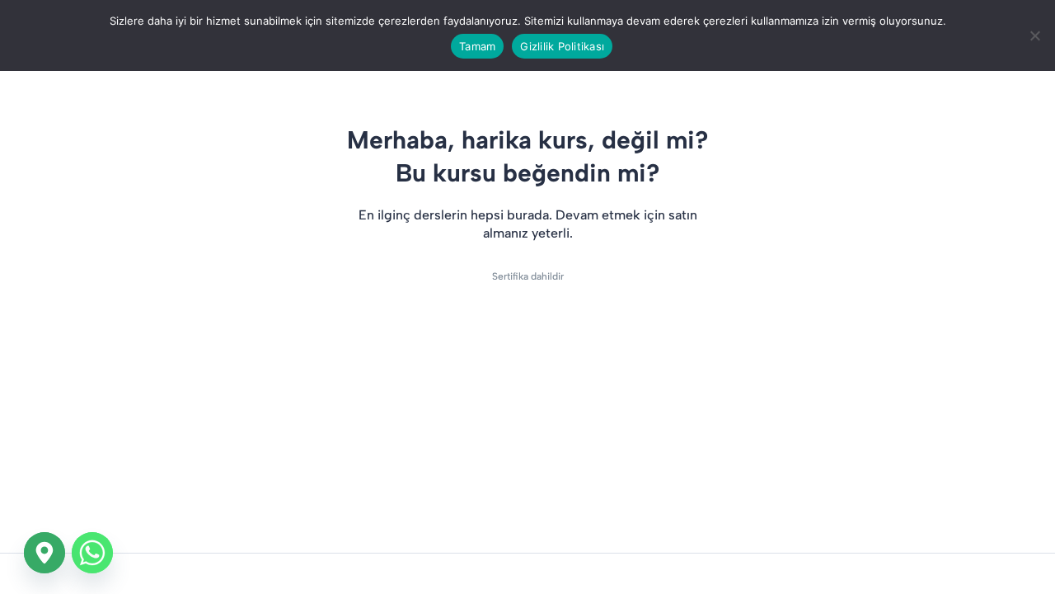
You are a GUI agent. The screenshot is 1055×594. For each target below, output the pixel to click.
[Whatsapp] (92, 552)
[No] (1034, 35)
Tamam (477, 46)
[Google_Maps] (44, 552)
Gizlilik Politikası (562, 46)
